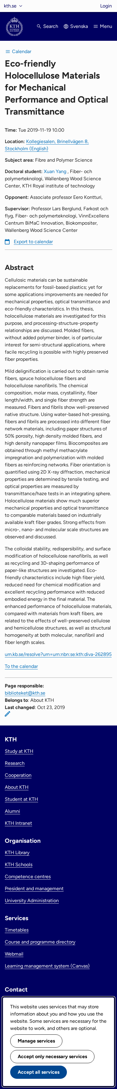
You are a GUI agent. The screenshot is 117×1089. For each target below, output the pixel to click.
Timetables (16, 930)
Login (106, 6)
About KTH (16, 787)
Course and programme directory (40, 942)
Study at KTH (19, 751)
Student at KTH (21, 799)
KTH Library (17, 852)
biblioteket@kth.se (25, 693)
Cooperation (18, 775)
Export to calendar (33, 241)
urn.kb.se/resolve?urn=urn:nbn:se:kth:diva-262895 (58, 654)
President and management (34, 888)
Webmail (14, 954)
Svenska (79, 26)
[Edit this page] (7, 714)
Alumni (12, 811)
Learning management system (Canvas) (47, 966)
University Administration (32, 900)
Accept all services (38, 1072)
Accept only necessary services (52, 1056)
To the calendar (21, 666)
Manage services (36, 1041)
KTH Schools (18, 864)
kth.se (10, 6)
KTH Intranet (18, 823)
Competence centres (28, 876)
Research (15, 763)
